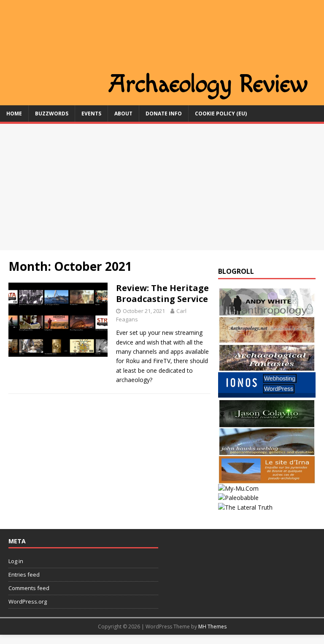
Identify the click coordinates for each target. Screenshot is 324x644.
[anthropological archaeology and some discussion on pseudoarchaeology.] (266, 311)
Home (14, 113)
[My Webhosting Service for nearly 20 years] (266, 395)
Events (91, 113)
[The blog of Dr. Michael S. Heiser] (238, 498)
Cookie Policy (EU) (221, 113)
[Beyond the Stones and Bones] (266, 339)
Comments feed (28, 588)
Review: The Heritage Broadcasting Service (162, 293)
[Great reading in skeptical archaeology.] (245, 507)
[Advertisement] (162, 187)
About (123, 113)
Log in (15, 561)
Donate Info (164, 113)
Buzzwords (51, 113)
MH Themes (212, 626)
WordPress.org (27, 601)
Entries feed (24, 574)
